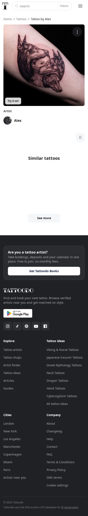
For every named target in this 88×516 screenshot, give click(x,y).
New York (10, 431)
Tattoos (64, 6)
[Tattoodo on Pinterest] (26, 326)
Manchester (12, 447)
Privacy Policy (56, 470)
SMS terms (54, 477)
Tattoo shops (12, 357)
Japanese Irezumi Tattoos (65, 357)
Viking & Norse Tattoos (63, 350)
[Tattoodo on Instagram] (7, 326)
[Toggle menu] (80, 6)
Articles (8, 381)
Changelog (54, 431)
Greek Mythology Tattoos (64, 365)
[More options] (77, 32)
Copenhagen (12, 454)
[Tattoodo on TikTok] (17, 326)
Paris (6, 470)
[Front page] (5, 6)
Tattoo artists (12, 350)
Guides (8, 388)
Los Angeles (12, 439)
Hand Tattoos (56, 388)
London (8, 423)
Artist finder (12, 365)
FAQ (49, 454)
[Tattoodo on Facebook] (45, 326)
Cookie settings (57, 485)
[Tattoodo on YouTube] (36, 326)
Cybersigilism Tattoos (62, 396)
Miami (7, 462)
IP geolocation (69, 507)
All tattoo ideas (57, 404)
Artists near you (14, 477)
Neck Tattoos (56, 373)
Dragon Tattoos (57, 381)
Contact (52, 447)
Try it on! (13, 101)
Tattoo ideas (12, 373)
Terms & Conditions (61, 462)
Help (50, 439)
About (51, 423)
